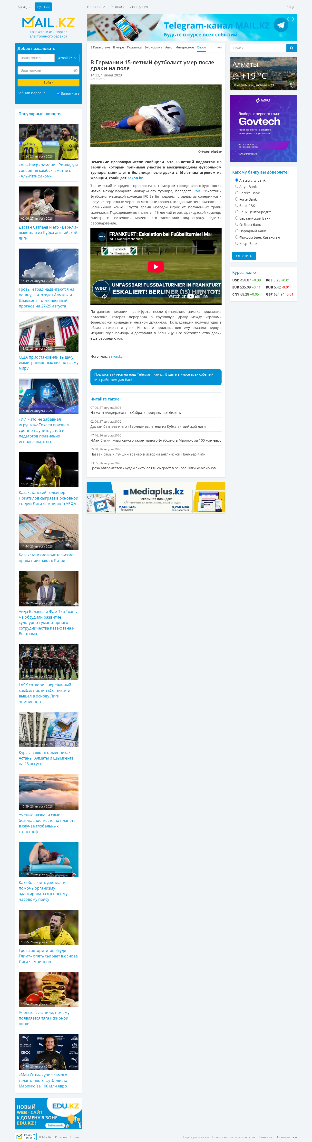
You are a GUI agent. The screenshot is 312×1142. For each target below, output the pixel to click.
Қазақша (24, 6)
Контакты (76, 1137)
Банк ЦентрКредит (255, 212)
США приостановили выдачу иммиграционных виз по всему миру (48, 358)
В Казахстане (100, 47)
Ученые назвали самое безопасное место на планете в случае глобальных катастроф (47, 819)
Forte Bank (248, 199)
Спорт (201, 47)
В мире (118, 47)
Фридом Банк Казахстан (259, 237)
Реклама (117, 6)
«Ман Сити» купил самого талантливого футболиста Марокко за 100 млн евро (43, 1076)
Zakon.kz (135, 178)
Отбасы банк (250, 224)
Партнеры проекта (196, 1137)
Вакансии (265, 1137)
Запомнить (70, 93)
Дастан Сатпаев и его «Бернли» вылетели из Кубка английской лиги (48, 228)
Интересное (185, 47)
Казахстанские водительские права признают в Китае (46, 553)
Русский (43, 6)
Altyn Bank (248, 186)
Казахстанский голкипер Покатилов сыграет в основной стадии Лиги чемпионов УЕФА (48, 494)
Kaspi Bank (248, 243)
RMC (197, 191)
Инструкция (139, 6)
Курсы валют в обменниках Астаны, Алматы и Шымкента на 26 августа (46, 754)
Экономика (153, 47)
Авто (168, 47)
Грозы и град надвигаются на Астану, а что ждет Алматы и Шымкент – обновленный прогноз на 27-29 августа (46, 294)
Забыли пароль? (31, 93)
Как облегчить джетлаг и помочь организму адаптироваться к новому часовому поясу (43, 887)
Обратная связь (286, 1137)
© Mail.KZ (45, 1137)
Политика (134, 47)
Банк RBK (247, 205)
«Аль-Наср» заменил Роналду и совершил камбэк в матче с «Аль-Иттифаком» (48, 166)
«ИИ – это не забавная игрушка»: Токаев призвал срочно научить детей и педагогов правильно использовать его (44, 426)
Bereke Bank (249, 193)
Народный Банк (252, 231)
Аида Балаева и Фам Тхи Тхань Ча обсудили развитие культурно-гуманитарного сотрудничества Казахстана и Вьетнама (48, 619)
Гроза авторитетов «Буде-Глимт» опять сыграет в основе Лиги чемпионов (48, 952)
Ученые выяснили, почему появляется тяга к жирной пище (44, 1014)
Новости (94, 6)
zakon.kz (116, 356)
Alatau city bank (252, 180)
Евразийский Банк (254, 218)
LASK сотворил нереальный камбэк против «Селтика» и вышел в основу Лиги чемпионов (45, 689)
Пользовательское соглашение (234, 1137)
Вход (290, 6)
